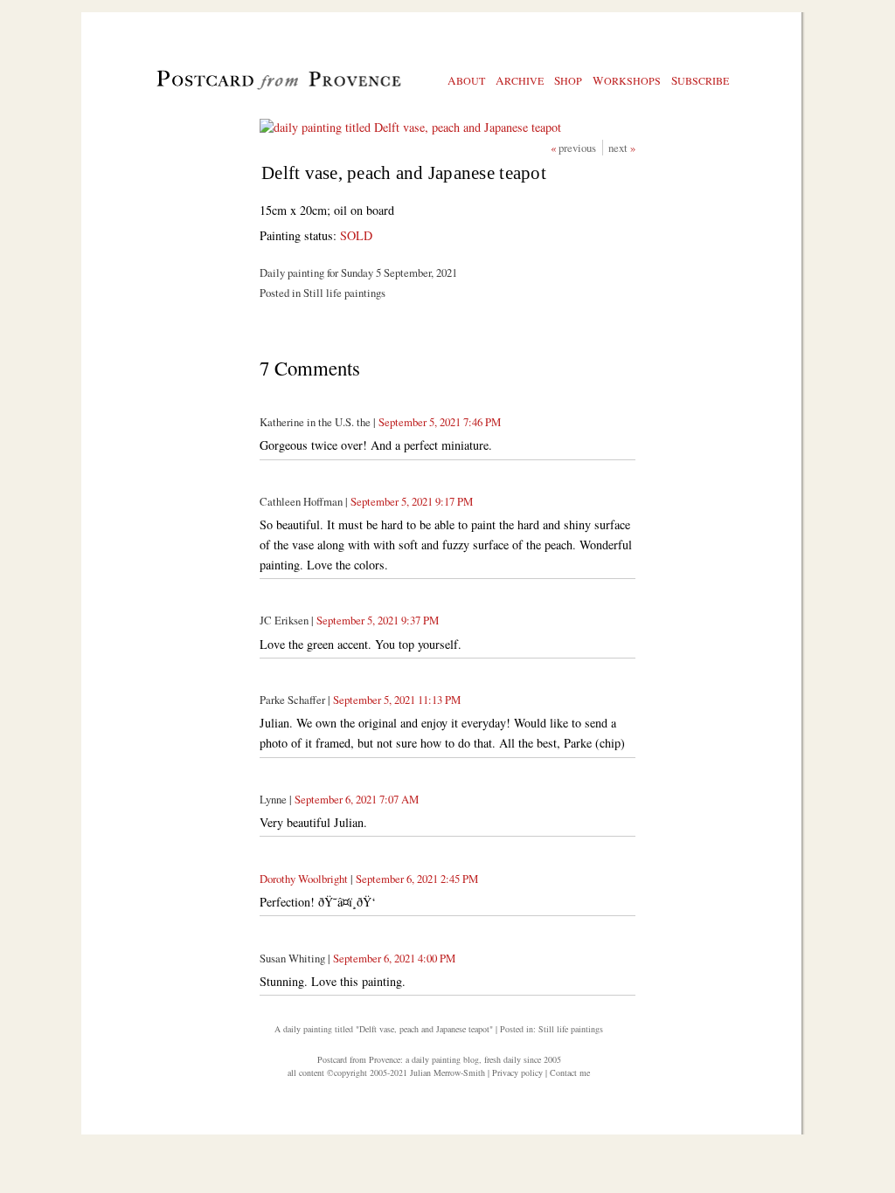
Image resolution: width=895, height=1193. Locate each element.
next (619, 147)
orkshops (627, 80)
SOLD (356, 235)
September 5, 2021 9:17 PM (411, 501)
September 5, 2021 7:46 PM (439, 422)
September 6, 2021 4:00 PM (394, 958)
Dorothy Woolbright (304, 878)
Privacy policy (517, 1072)
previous (579, 147)
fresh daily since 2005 (522, 1059)
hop (568, 80)
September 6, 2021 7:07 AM (357, 799)
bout (466, 80)
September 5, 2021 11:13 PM (397, 699)
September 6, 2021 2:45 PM (417, 878)
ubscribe (700, 80)
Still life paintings (570, 1029)
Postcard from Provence (358, 1059)
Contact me (570, 1072)
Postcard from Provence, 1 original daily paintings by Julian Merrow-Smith (249, 88)
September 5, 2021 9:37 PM (377, 620)
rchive (520, 80)
